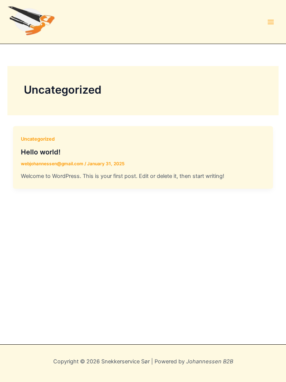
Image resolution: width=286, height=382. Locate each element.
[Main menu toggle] (271, 22)
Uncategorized (38, 139)
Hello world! (41, 152)
